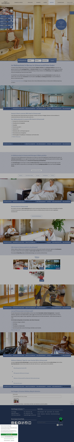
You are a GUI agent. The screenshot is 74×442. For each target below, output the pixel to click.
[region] (9, 430)
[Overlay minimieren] (16, 425)
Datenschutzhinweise (7, 440)
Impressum (12, 440)
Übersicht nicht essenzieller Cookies (9, 438)
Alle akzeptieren (8, 434)
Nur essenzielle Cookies (9, 436)
